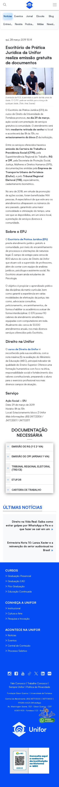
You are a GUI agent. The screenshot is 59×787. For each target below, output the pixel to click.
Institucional (14, 608)
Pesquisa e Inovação (19, 618)
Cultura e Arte (15, 613)
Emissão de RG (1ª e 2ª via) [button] (27, 446)
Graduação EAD (16, 581)
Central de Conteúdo (19, 645)
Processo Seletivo (17, 650)
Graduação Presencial (19, 575)
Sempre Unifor (16, 686)
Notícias (12, 635)
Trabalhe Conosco (37, 683)
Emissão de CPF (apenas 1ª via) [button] (30, 456)
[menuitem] (8, 16)
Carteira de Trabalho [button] (26, 489)
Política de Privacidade (38, 686)
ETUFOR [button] (16, 479)
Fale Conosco (17, 683)
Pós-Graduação (16, 586)
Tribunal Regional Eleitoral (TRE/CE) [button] (31, 468)
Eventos (12, 640)
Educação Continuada (20, 591)
